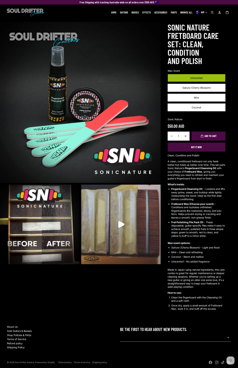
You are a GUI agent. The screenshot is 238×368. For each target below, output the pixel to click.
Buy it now (196, 147)
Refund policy (15, 343)
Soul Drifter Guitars (24, 362)
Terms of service (82, 362)
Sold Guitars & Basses (19, 330)
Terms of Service (16, 339)
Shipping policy (99, 362)
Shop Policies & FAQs (19, 335)
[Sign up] (228, 338)
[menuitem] (114, 12)
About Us (12, 326)
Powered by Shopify (45, 362)
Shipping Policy (16, 347)
